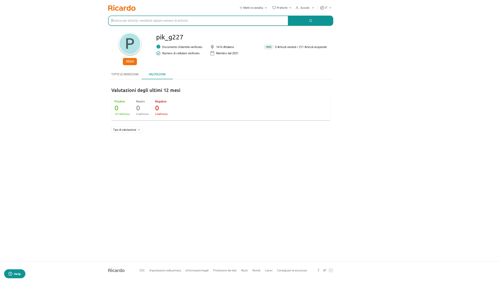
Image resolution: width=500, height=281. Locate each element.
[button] (254, 8)
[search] (310, 21)
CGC (142, 270)
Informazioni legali (197, 270)
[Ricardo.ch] (122, 8)
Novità (256, 270)
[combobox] (198, 21)
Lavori (268, 270)
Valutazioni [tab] (157, 74)
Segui (130, 61)
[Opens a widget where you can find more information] (14, 274)
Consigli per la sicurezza (292, 270)
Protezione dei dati (225, 270)
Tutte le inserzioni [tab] (124, 74)
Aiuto (244, 270)
